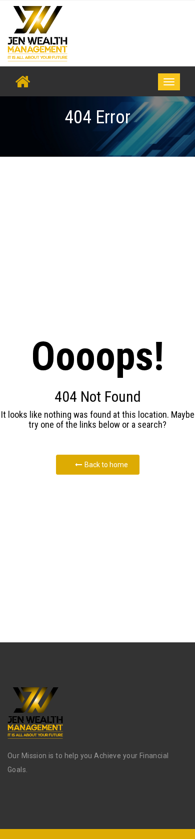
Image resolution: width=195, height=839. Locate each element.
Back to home (106, 465)
